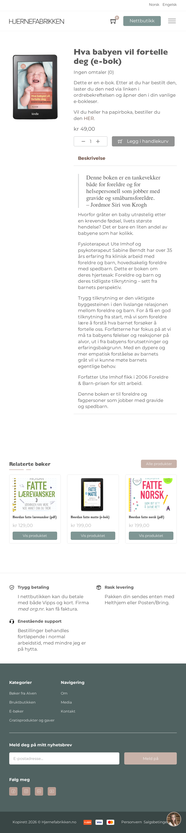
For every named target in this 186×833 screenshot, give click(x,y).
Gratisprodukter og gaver (31, 720)
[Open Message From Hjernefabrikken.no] (174, 820)
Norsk (154, 4)
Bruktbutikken (22, 702)
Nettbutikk (142, 21)
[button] (174, 820)
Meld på (150, 758)
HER (89, 118)
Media (66, 702)
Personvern (131, 822)
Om (64, 693)
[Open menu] (172, 21)
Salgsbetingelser (158, 822)
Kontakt (68, 711)
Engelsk (170, 4)
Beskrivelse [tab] (91, 158)
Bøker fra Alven (23, 693)
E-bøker (16, 711)
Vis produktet (35, 536)
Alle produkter (159, 464)
